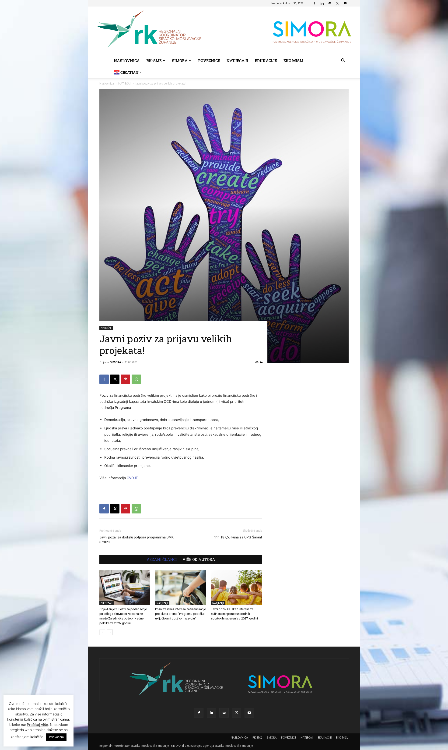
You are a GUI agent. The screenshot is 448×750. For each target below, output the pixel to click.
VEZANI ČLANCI (161, 559)
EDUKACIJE (266, 60)
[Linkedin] (322, 3)
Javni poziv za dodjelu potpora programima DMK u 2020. (136, 539)
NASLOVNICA (127, 60)
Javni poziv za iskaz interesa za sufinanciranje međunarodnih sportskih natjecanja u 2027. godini (234, 613)
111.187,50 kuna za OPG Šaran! (238, 537)
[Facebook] (314, 3)
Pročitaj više (37, 724)
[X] (337, 3)
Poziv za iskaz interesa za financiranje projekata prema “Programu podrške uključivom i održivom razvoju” (180, 613)
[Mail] (329, 3)
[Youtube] (345, 3)
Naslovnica (106, 83)
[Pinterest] (125, 379)
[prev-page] (102, 632)
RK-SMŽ (153, 60)
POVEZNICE (209, 60)
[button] (343, 61)
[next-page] (110, 632)
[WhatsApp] (136, 379)
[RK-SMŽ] (224, 31)
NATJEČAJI (237, 60)
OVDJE (132, 478)
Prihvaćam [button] (56, 737)
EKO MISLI (293, 60)
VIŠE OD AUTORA (198, 559)
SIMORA (180, 60)
